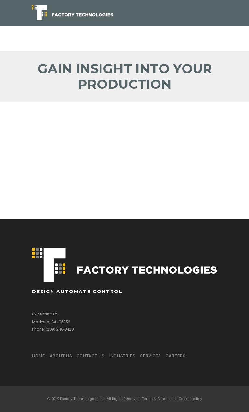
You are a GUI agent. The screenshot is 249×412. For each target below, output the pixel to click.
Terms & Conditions (159, 399)
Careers (176, 355)
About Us (61, 355)
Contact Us (91, 355)
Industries (122, 355)
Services (150, 355)
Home (38, 355)
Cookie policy (190, 399)
